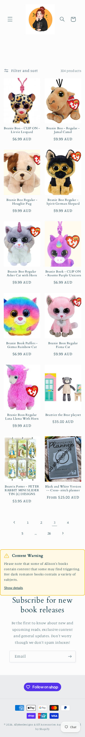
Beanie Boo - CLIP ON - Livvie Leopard (22, 130)
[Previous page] (14, 522)
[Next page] (62, 533)
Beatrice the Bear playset (63, 415)
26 (49, 533)
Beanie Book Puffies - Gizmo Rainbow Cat (22, 345)
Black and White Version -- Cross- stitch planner (63, 488)
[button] (9, 19)
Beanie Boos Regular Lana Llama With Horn (22, 417)
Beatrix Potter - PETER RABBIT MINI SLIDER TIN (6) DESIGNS (22, 490)
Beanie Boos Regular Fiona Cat (63, 345)
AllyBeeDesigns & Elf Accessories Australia (41, 724)
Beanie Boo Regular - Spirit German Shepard (63, 202)
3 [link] (55, 522)
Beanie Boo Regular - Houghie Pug (22, 202)
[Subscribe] (69, 656)
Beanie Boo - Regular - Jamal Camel (63, 130)
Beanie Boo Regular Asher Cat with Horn (22, 273)
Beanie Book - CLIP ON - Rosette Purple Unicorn (63, 273)
